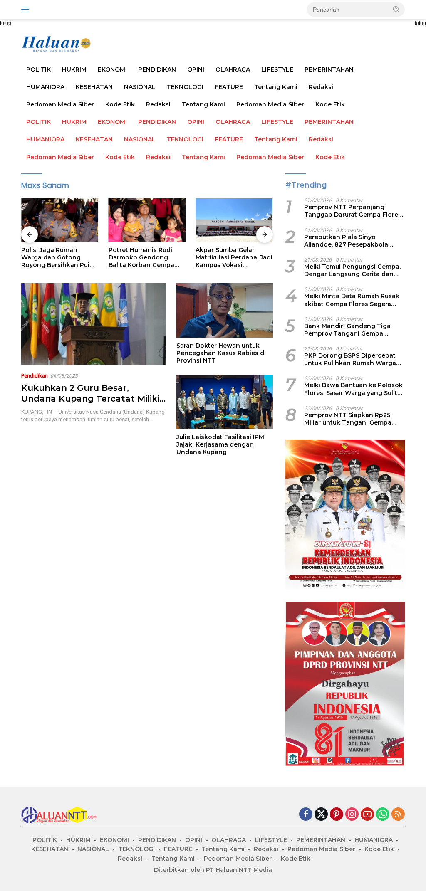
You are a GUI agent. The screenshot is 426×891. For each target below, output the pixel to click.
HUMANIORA (45, 87)
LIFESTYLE (277, 69)
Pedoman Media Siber (60, 104)
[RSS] (398, 814)
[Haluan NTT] (56, 43)
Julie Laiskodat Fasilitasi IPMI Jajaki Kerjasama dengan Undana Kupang (221, 444)
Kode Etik (120, 104)
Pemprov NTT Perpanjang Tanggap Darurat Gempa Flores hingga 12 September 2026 (352, 210)
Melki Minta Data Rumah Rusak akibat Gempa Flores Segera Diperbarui (351, 299)
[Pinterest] (336, 814)
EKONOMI (112, 69)
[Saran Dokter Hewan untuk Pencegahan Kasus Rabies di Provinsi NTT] (224, 310)
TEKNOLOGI (185, 87)
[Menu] (26, 9)
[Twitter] (321, 814)
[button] (396, 9)
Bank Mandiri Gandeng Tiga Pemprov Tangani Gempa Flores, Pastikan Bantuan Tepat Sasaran (352, 329)
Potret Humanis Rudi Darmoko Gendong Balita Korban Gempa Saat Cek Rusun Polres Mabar (143, 257)
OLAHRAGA (232, 69)
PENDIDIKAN (157, 69)
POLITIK (38, 69)
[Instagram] (352, 814)
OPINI (195, 69)
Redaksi (321, 87)
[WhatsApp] (382, 814)
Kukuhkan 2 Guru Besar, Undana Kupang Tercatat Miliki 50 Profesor (90, 399)
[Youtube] (367, 814)
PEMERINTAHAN (329, 69)
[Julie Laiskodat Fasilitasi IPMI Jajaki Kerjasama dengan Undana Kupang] (224, 402)
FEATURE (229, 87)
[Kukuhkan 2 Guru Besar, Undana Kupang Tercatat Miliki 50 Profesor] (93, 324)
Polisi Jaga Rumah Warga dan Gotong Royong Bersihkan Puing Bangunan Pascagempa (59, 257)
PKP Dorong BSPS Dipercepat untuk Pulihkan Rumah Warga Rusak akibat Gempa (350, 359)
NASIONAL (140, 87)
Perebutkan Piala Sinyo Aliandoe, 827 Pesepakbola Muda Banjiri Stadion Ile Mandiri (353, 240)
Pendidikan (34, 376)
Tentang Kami (275, 87)
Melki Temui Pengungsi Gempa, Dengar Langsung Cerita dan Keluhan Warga (352, 270)
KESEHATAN (94, 87)
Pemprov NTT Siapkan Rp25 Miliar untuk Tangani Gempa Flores (347, 418)
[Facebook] (305, 814)
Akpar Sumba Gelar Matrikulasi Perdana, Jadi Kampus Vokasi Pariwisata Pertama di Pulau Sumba (234, 257)
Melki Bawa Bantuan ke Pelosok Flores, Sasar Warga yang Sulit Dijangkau (353, 388)
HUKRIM (74, 69)
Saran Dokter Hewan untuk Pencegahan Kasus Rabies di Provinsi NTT (221, 353)
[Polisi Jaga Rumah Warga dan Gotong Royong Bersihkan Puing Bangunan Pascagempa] (60, 220)
